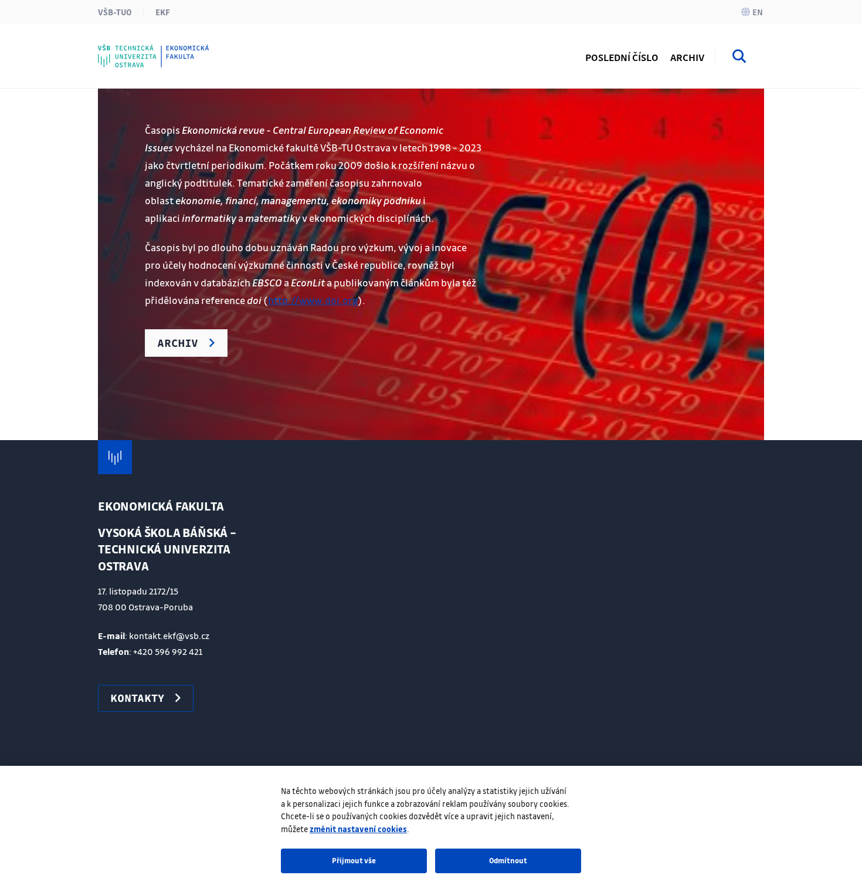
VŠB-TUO (115, 11)
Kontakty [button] (137, 697)
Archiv (687, 57)
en (757, 11)
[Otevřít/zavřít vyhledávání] (739, 58)
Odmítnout (508, 860)
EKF (162, 11)
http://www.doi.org (313, 300)
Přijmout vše (354, 860)
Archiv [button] (177, 342)
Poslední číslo (622, 57)
